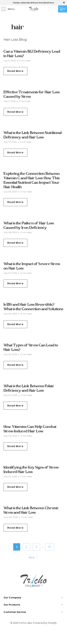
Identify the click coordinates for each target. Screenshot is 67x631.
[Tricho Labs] (33, 8)
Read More (15, 71)
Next (32, 557)
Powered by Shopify (45, 622)
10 (49, 546)
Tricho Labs (25, 622)
